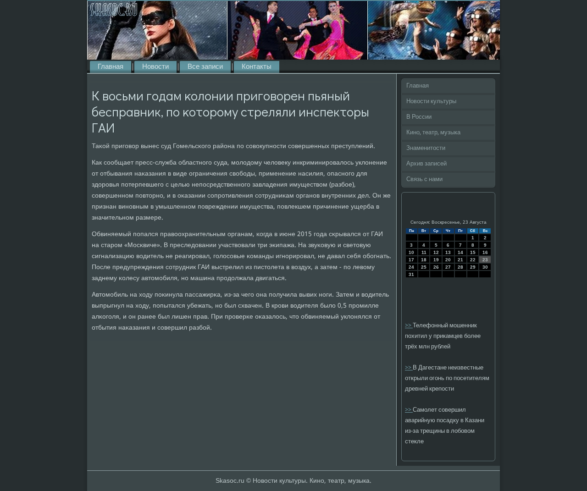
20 (448, 259)
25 (423, 267)
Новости (155, 67)
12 (436, 252)
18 (423, 259)
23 (485, 259)
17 (411, 259)
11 (423, 252)
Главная (110, 67)
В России (419, 117)
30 (485, 267)
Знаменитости (425, 148)
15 (473, 252)
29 (473, 267)
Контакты (256, 67)
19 (436, 259)
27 (448, 267)
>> (409, 325)
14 (460, 252)
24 (411, 267)
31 (411, 274)
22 (473, 259)
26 (436, 267)
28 (460, 267)
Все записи (205, 67)
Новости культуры (431, 101)
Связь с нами (424, 179)
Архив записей (426, 164)
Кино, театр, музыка (433, 132)
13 (448, 252)
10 (411, 252)
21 (460, 259)
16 (485, 252)
